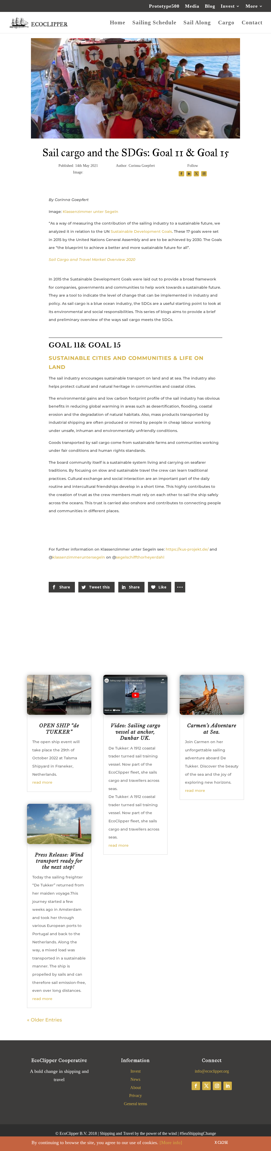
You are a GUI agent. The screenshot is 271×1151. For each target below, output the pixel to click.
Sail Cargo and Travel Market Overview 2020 (92, 259)
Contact (252, 23)
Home (117, 23)
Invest (228, 6)
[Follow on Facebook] (196, 1086)
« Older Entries (44, 1020)
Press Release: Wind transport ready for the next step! (59, 861)
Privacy (135, 1095)
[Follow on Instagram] (217, 1086)
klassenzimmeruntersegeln (79, 557)
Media (192, 6)
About (135, 1087)
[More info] (171, 1142)
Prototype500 (164, 6)
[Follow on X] (206, 1086)
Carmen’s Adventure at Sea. (211, 729)
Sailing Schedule (154, 23)
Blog (210, 6)
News (135, 1079)
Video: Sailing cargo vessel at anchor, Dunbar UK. (135, 732)
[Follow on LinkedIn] (227, 1086)
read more (42, 782)
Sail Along (197, 23)
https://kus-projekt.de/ (187, 549)
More (252, 6)
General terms (135, 1103)
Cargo (226, 23)
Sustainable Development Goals (141, 231)
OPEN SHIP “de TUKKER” (59, 729)
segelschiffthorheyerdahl (140, 557)
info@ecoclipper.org (212, 1071)
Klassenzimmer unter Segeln (90, 211)
